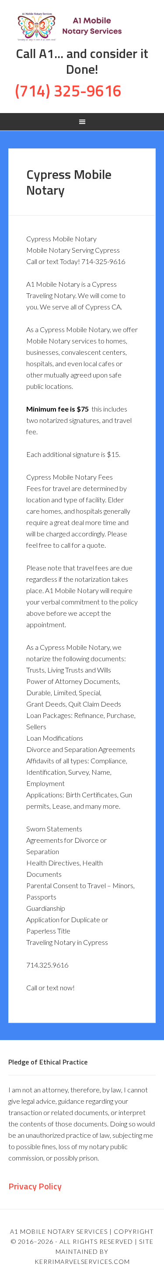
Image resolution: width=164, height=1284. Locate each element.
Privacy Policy (35, 1186)
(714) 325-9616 (68, 91)
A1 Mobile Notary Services (82, 26)
